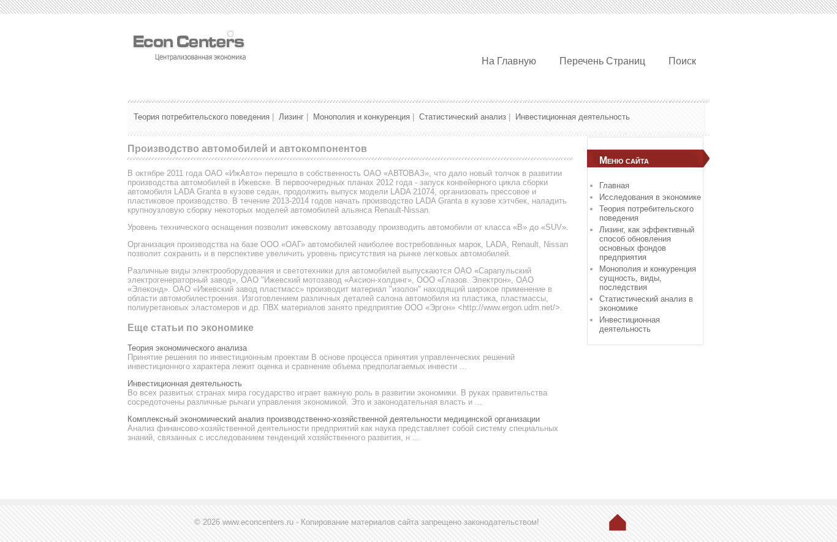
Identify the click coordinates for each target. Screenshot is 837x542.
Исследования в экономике (650, 197)
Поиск (682, 61)
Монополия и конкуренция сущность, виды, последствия (647, 278)
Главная (614, 185)
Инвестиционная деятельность (572, 116)
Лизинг (291, 116)
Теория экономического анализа (187, 348)
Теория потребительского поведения (202, 116)
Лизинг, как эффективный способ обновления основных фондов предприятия (646, 243)
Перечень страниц (602, 61)
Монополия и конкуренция (361, 116)
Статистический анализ (462, 116)
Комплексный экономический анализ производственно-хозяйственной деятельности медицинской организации (333, 419)
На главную (509, 61)
